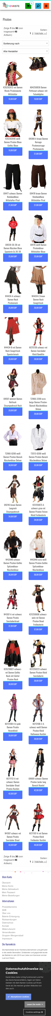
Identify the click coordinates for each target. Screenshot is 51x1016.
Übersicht (5, 882)
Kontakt (5, 925)
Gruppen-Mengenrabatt (12, 935)
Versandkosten (8, 932)
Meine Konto (7, 885)
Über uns (6, 913)
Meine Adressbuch (10, 889)
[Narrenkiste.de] (10, 4)
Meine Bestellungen (10, 895)
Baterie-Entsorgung (11, 916)
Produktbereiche (9, 906)
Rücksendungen (9, 919)
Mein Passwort (8, 892)
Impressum (7, 938)
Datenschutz (7, 922)
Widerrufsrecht (8, 929)
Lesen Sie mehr (34, 1004)
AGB (4, 909)
